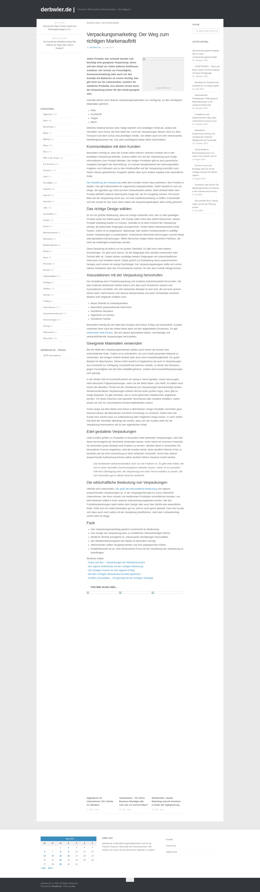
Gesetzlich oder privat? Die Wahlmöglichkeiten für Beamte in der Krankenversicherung (205, 188)
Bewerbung (48, 127)
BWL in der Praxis (51, 158)
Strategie (47, 282)
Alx (73, 886)
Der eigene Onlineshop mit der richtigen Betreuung (115, 566)
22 (60, 860)
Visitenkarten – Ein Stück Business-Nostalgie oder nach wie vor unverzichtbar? (133, 801)
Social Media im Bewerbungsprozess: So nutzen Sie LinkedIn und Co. (204, 152)
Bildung (46, 139)
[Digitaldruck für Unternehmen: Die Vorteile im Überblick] (103, 692)
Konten (46, 220)
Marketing (93, 23)
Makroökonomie (50, 232)
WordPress (57, 886)
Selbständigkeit (49, 276)
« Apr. (43, 868)
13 (45, 856)
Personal (47, 264)
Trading (46, 301)
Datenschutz (171, 852)
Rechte (46, 270)
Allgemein (47, 114)
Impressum (171, 845)
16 (68, 856)
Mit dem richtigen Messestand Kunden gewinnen (114, 574)
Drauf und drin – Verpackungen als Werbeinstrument (116, 562)
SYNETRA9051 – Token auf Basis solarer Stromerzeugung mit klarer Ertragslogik (205, 69)
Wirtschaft (47, 338)
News (45, 257)
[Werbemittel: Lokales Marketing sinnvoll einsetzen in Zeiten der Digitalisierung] (168, 692)
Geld (45, 176)
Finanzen (47, 170)
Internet (46, 195)
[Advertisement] (61, 81)
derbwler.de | (58, 9)
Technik (46, 295)
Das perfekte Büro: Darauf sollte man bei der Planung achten (205, 203)
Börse (45, 145)
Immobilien (48, 183)
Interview (47, 201)
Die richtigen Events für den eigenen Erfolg (111, 570)
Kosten (46, 226)
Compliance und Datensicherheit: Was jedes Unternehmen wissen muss (204, 117)
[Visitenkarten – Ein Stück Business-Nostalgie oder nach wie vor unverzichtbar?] (135, 692)
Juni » (50, 868)
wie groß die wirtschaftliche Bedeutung (136, 488)
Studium (46, 288)
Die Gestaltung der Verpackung (104, 182)
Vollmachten (48, 332)
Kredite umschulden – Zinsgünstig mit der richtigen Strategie (120, 578)
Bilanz (45, 133)
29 (60, 864)
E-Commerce (49, 164)
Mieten (46, 251)
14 (53, 856)
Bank (45, 120)
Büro (45, 151)
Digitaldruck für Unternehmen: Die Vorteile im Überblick (100, 801)
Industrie (47, 189)
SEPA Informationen (52, 355)
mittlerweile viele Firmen (100, 332)
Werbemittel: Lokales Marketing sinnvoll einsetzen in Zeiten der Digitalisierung (166, 801)
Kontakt (169, 839)
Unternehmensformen (52, 313)
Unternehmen (110, 23)
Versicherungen (50, 320)
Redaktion (95, 47)
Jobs (45, 208)
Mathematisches (50, 245)
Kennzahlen (48, 214)
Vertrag (46, 326)
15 (60, 856)
